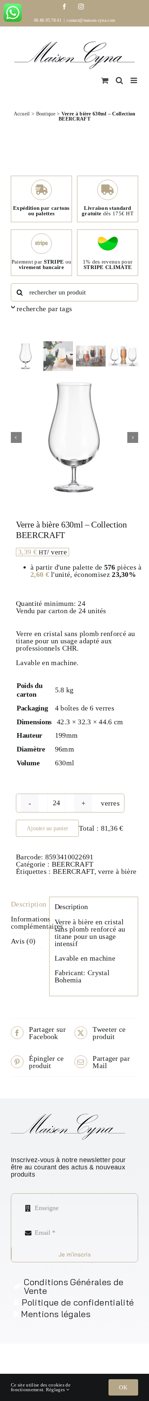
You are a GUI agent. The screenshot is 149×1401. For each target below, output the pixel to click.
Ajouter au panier (47, 828)
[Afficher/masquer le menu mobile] (134, 80)
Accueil (22, 114)
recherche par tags (44, 309)
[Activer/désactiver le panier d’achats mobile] (104, 80)
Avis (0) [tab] (23, 941)
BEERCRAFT (73, 864)
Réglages (56, 1389)
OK (123, 1387)
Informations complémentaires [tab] (27, 922)
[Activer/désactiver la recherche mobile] (119, 80)
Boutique (45, 114)
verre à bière (117, 871)
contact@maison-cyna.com (91, 20)
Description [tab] (27, 904)
